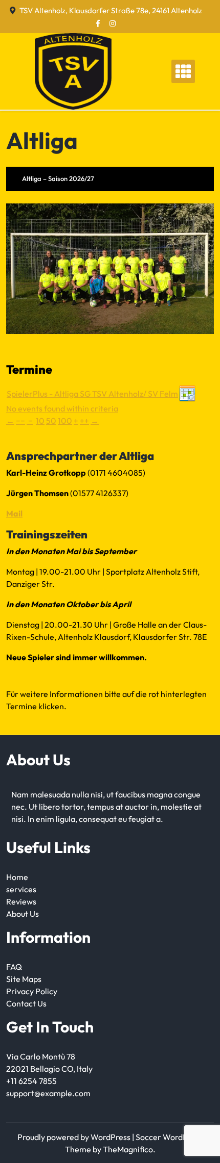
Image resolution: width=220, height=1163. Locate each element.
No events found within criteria (62, 408)
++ (84, 421)
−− (20, 421)
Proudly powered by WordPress (74, 1137)
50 (51, 421)
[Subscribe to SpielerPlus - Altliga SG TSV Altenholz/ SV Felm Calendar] (187, 392)
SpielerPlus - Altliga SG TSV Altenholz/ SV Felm (92, 394)
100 (65, 421)
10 (40, 421)
